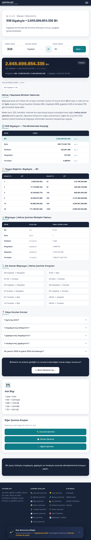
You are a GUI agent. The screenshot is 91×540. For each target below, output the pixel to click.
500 (47, 203)
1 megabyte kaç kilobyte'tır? (16, 328)
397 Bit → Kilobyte (11, 279)
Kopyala (81, 63)
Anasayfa (69, 493)
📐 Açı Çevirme (55, 501)
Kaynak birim (31, 44)
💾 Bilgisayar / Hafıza (57, 517)
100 (47, 192)
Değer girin (10, 44)
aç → (76, 139)
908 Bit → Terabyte (56, 303)
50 (47, 187)
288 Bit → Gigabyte (56, 297)
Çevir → (79, 49)
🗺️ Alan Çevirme (37, 501)
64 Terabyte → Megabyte (14, 291)
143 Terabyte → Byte (12, 303)
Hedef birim (58, 44)
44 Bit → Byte (54, 273)
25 (47, 181)
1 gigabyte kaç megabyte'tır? (17, 335)
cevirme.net (10, 3)
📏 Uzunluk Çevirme (46, 432)
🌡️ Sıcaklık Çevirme (38, 509)
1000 (48, 209)
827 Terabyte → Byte (12, 297)
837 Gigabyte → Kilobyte (58, 291)
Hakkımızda (71, 497)
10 (5, 203)
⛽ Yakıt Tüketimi (56, 513)
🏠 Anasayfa (10, 16)
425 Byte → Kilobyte (57, 279)
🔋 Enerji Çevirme (37, 521)
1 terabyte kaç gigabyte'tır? (16, 343)
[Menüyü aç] (86, 3)
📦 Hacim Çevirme (37, 505)
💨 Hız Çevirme (36, 517)
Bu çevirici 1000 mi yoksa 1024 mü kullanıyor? (24, 351)
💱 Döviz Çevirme (56, 509)
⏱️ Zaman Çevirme (45, 439)
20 (5, 209)
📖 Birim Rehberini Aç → (45, 370)
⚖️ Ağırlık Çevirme (45, 446)
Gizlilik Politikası (72, 501)
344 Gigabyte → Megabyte (14, 273)
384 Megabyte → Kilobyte (59, 285)
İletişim (69, 505)
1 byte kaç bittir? (11, 320)
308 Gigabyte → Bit (11, 87)
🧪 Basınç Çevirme (56, 497)
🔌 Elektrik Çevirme (57, 505)
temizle (22, 82)
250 (47, 198)
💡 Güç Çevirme (55, 493)
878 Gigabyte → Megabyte (14, 285)
